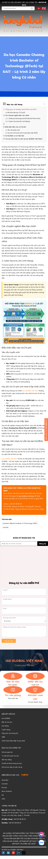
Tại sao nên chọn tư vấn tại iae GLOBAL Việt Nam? (24, 139)
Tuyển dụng (6, 730)
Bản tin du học (7, 722)
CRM (3, 737)
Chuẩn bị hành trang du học (12, 763)
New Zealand (7, 791)
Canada (5, 784)
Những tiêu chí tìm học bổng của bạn (14, 627)
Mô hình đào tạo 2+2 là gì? (16, 112)
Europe (4, 787)
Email (4, 608)
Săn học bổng (7, 760)
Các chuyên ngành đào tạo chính (17, 115)
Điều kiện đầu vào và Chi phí (15, 127)
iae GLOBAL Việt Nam (30, 391)
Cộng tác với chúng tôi (10, 733)
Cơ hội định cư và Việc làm (14, 136)
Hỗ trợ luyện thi (7, 752)
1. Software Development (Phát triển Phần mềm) (23, 118)
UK (3, 795)
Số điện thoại (7, 599)
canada (5, 527)
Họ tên (5, 590)
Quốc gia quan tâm (9, 618)
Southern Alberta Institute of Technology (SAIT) (20, 523)
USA (3, 799)
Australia (5, 780)
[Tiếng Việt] (39, 8)
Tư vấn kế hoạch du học (10, 756)
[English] (44, 8)
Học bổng (5, 726)
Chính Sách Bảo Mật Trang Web (13, 741)
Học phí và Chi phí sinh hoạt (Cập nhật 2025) (22, 133)
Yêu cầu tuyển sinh (13, 130)
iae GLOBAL (6, 718)
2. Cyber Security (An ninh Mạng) (18, 121)
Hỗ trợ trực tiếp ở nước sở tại (12, 767)
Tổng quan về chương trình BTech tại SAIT (21, 109)
